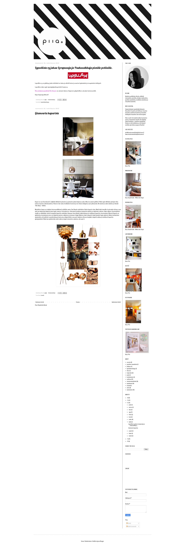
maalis (130, 431)
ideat (128, 370)
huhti (130, 422)
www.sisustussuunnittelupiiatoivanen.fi (134, 134)
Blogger (102, 541)
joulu (128, 375)
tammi (130, 436)
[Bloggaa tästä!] (60, 100)
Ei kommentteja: (51, 99)
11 (127, 439)
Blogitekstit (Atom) (42, 305)
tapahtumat (129, 383)
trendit (42, 295)
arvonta (129, 362)
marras (130, 407)
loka (130, 409)
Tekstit (129, 523)
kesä (130, 417)
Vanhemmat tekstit (116, 302)
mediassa (129, 379)
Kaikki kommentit (132, 526)
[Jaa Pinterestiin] (66, 100)
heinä (130, 414)
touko (130, 419)
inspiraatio (129, 373)
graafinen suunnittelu (132, 364)
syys (130, 412)
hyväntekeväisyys (45, 102)
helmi (130, 433)
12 (128, 402)
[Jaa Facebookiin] (64, 100)
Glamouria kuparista (47, 113)
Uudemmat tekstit (39, 302)
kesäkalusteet (130, 377)
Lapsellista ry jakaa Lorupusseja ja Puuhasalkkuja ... (136, 424)
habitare (129, 366)
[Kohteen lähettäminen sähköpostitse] (58, 100)
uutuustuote (130, 390)
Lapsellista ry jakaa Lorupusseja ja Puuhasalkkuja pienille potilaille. (73, 68)
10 (128, 441)
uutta (128, 387)
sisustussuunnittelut (131, 381)
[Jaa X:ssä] (62, 100)
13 (128, 400)
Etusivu (78, 302)
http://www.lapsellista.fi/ (42, 95)
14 (128, 398)
